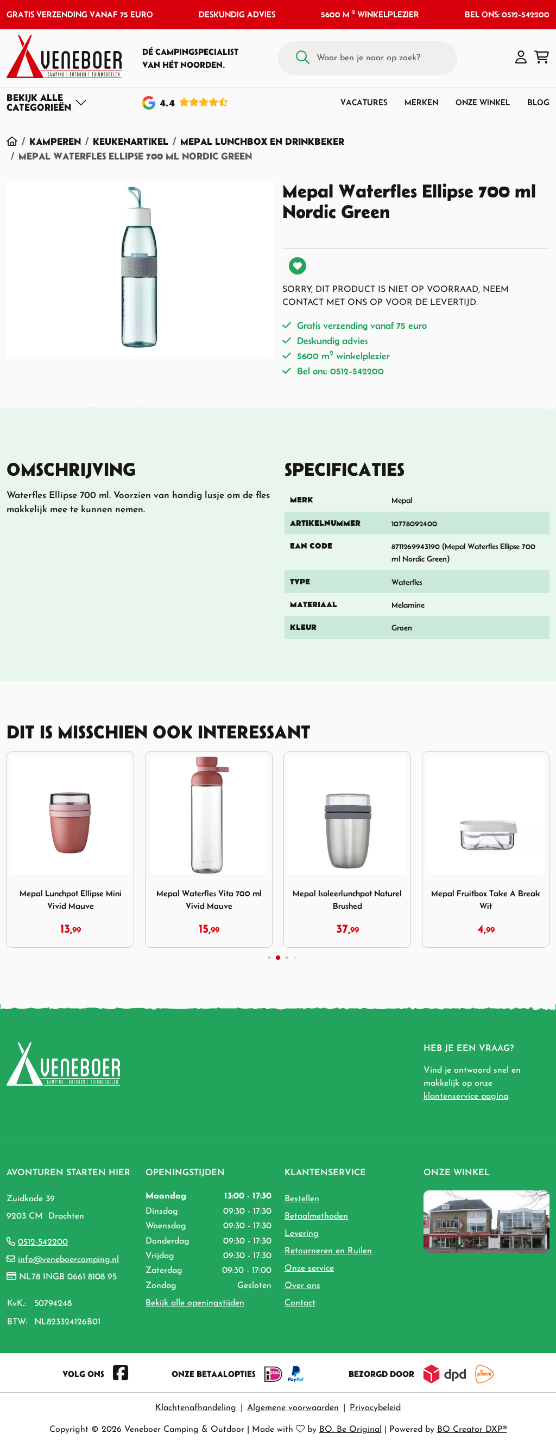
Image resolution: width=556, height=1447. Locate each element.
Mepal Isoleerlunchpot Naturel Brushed (347, 899)
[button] (521, 58)
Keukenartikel (130, 141)
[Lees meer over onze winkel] (486, 1220)
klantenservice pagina (466, 1096)
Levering (302, 1233)
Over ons (302, 1286)
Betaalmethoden (316, 1216)
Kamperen (55, 141)
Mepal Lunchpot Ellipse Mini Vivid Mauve (71, 899)
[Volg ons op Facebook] (120, 1374)
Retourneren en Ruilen (328, 1251)
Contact (300, 1303)
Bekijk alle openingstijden (195, 1303)
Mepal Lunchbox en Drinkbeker (262, 141)
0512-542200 (43, 1242)
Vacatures (363, 102)
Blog (538, 102)
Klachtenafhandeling (195, 1408)
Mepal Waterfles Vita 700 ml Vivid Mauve (209, 899)
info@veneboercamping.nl (68, 1259)
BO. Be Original (350, 1429)
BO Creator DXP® (472, 1429)
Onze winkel (483, 102)
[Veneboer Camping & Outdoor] (64, 56)
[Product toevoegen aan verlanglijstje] (297, 266)
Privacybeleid (375, 1408)
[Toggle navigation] (47, 102)
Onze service (309, 1268)
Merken (421, 102)
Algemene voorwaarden (293, 1408)
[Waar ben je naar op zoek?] (303, 58)
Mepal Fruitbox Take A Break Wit (485, 899)
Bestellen (302, 1199)
